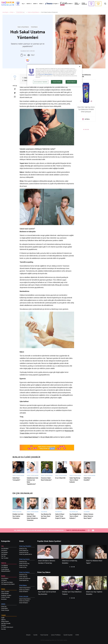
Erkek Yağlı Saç (23, 576)
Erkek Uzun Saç (23, 565)
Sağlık (2, 617)
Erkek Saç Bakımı (24, 572)
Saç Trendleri (4, 558)
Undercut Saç (22, 567)
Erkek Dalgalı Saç (23, 550)
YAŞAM (54, 3)
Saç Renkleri (4, 552)
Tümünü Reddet (57, 81)
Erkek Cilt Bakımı (23, 591)
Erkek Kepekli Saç (24, 580)
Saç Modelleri (4, 548)
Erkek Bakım (19, 12)
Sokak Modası (5, 593)
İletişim (28, 635)
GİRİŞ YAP (98, 4)
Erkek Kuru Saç (23, 574)
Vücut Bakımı (4, 578)
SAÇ (23, 3)
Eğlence (3, 619)
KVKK (77, 635)
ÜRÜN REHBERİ (77, 4)
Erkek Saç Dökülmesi (24, 578)
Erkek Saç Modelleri (25, 546)
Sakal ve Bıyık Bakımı (33, 12)
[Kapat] (80, 66)
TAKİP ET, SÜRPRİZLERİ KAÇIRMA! (75, 530)
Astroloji (3, 629)
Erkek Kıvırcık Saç (23, 552)
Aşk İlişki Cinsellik (5, 623)
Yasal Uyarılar (44, 635)
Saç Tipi (3, 556)
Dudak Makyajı (5, 569)
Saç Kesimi (4, 550)
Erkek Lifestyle (5, 610)
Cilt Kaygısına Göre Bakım (8, 584)
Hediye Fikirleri (5, 621)
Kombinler (4, 599)
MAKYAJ (28, 3)
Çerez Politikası (56, 635)
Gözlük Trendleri (5, 597)
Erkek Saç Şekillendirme (25, 554)
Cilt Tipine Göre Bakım (7, 582)
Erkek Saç (3, 606)
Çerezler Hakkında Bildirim (46, 74)
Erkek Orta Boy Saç (24, 563)
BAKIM (34, 3)
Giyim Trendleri (5, 591)
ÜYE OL (91, 4)
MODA (40, 3)
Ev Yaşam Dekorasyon (7, 627)
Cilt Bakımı (4, 580)
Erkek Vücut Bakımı (24, 589)
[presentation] (81, 101)
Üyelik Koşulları (68, 635)
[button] (84, 129)
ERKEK (69, 3)
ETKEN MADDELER (84, 4)
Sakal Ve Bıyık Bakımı (24, 587)
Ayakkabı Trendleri (6, 595)
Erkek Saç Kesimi (24, 559)
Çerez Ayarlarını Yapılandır (41, 81)
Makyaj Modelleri (5, 571)
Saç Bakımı (4, 554)
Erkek (11, 12)
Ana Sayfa (5, 12)
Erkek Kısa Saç (23, 561)
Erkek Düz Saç (23, 548)
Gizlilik (35, 635)
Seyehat (3, 625)
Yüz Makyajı (4, 565)
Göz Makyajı (4, 567)
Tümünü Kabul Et (71, 81)
